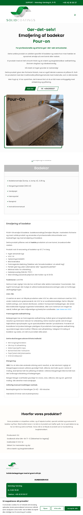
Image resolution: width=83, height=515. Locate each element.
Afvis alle (57, 508)
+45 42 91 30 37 (70, 2)
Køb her (30, 88)
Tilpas (45, 508)
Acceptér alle (73, 508)
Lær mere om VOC (63, 309)
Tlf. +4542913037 (48, 88)
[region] (41, 506)
